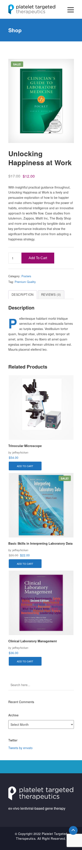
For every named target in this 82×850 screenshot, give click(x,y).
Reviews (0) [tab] (51, 294)
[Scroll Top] (73, 830)
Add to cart (38, 258)
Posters (26, 276)
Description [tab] (23, 294)
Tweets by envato (20, 748)
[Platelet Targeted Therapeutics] (32, 9)
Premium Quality (25, 282)
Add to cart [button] (25, 466)
